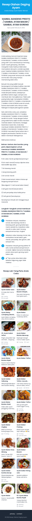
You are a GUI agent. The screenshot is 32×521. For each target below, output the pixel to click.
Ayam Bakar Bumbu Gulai (6, 403)
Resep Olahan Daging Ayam (16, 6)
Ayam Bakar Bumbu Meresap (23, 334)
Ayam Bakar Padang (21, 426)
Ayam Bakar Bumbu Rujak (6, 359)
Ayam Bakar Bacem (21, 451)
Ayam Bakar (21, 312)
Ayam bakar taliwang (5, 380)
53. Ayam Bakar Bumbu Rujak (22, 497)
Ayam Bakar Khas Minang (7, 451)
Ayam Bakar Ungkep (5, 426)
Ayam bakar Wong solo (23, 472)
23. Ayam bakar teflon (7, 334)
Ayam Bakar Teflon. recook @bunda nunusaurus (22, 380)
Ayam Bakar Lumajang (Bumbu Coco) (8, 313)
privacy (12, 514)
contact (19, 514)
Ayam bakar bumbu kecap (6, 472)
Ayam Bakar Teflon (24, 358)
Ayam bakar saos (7, 290)
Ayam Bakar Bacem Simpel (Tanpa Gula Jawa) (22, 291)
